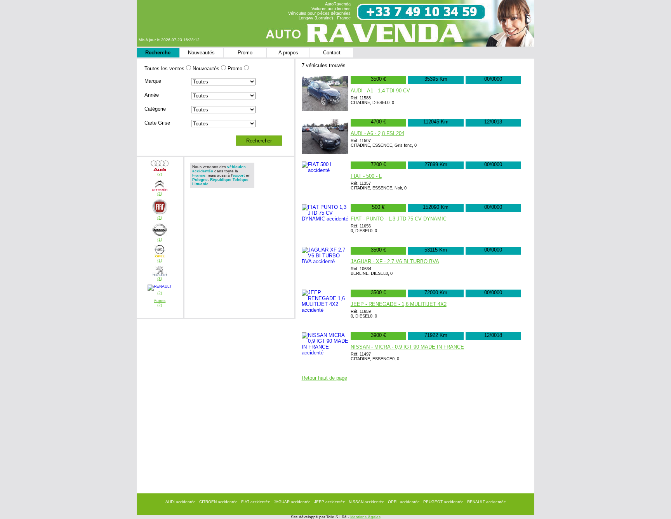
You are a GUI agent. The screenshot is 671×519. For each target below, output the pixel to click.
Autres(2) (159, 303)
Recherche (157, 53)
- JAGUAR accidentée (291, 502)
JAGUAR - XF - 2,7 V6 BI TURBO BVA (395, 261)
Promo (245, 53)
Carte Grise (157, 123)
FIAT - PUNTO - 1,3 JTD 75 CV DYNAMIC (399, 219)
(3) (159, 278)
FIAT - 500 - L (366, 176)
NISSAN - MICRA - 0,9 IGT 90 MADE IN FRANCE (407, 347)
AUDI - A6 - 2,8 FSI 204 (377, 133)
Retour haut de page (324, 378)
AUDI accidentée (181, 502)
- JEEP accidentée (329, 502)
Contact (332, 53)
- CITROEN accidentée (218, 502)
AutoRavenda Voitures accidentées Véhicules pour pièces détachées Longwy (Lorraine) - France (319, 11)
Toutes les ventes (164, 68)
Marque (152, 81)
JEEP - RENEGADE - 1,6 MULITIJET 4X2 (399, 304)
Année (151, 95)
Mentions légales (365, 517)
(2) (159, 174)
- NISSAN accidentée (366, 502)
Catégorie (155, 109)
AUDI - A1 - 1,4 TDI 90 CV (380, 91)
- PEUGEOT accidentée (443, 502)
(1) (159, 239)
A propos (288, 53)
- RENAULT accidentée (485, 502)
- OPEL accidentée (403, 502)
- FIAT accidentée (255, 502)
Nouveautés (201, 53)
